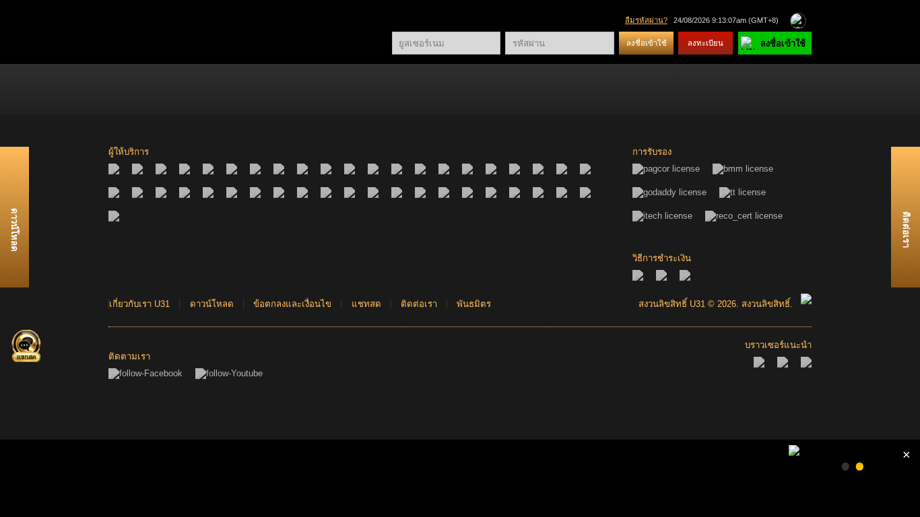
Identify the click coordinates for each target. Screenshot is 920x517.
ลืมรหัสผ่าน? (646, 20)
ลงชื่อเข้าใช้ (646, 43)
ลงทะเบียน (705, 43)
